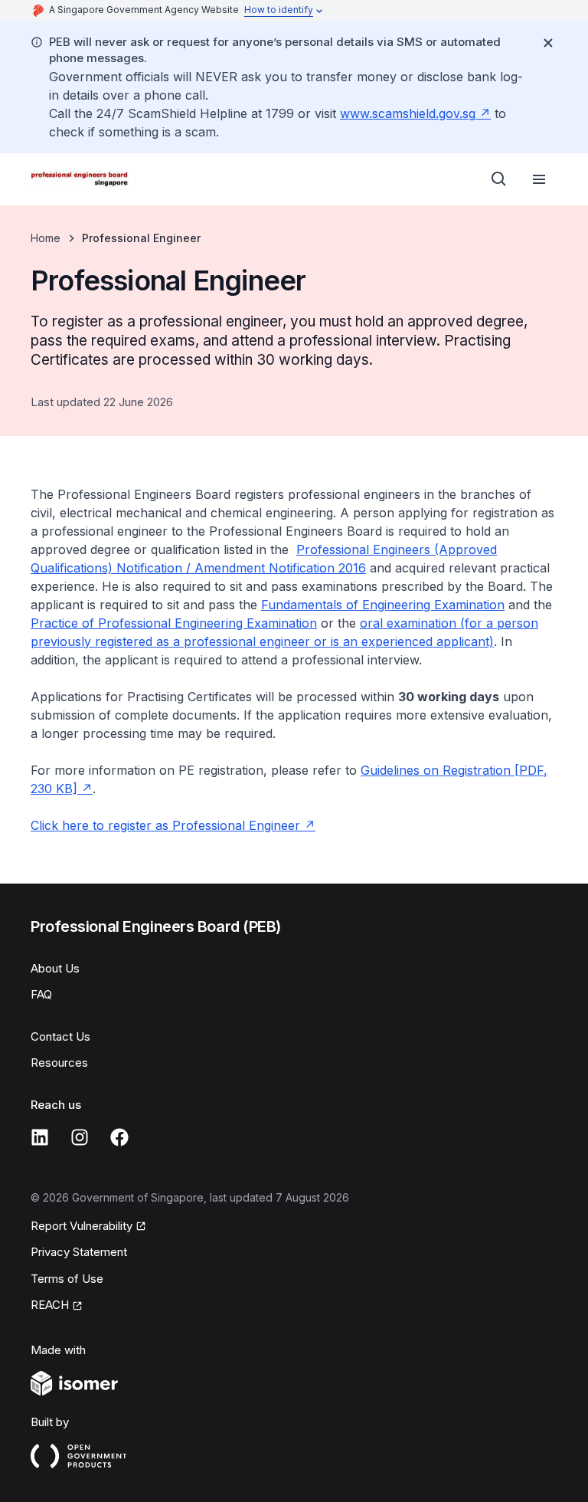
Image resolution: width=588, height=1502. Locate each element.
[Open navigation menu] (539, 179)
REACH (50, 1304)
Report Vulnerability (81, 1225)
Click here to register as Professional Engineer (165, 825)
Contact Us (60, 1036)
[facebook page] (119, 1137)
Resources (59, 1062)
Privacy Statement (79, 1252)
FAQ (41, 994)
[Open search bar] (499, 179)
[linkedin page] (40, 1137)
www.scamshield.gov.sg (407, 113)
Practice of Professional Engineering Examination (174, 623)
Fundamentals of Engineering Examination (383, 604)
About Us (55, 968)
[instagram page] (79, 1137)
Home (45, 237)
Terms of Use (67, 1278)
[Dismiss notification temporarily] (548, 43)
